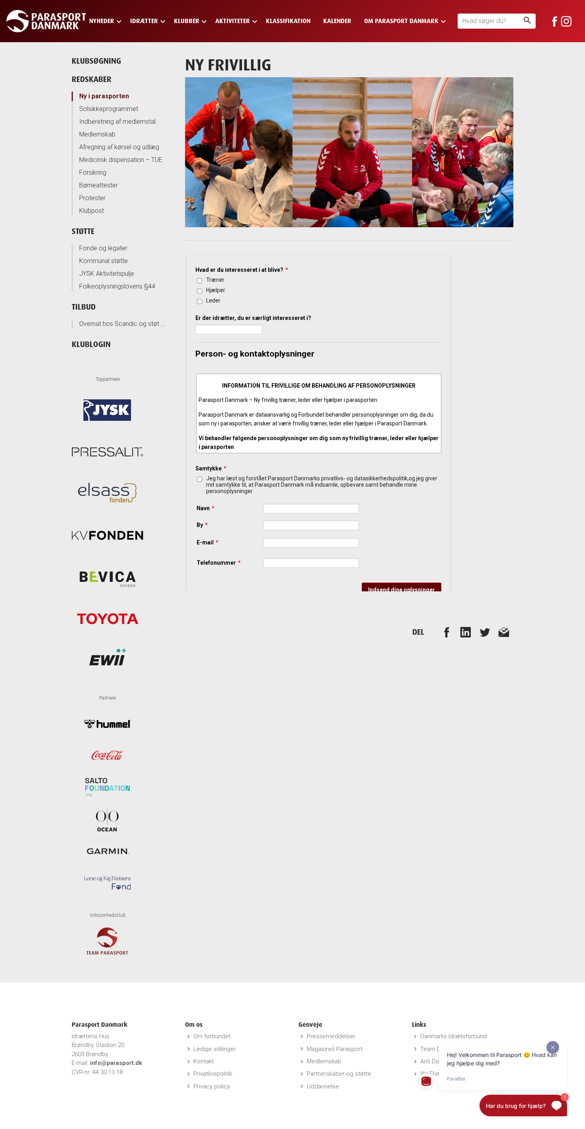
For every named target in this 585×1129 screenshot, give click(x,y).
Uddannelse (323, 1086)
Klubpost (91, 210)
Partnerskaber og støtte (339, 1073)
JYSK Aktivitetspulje (106, 273)
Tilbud (84, 307)
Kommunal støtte (103, 261)
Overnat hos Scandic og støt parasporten (123, 324)
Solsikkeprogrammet (108, 109)
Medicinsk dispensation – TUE (120, 160)
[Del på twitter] (484, 632)
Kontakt (203, 1061)
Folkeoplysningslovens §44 (117, 286)
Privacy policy (211, 1086)
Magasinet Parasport (335, 1049)
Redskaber (91, 79)
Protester (92, 198)
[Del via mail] (503, 632)
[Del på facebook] (446, 632)
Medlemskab (97, 134)
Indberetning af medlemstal (117, 121)
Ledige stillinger (214, 1049)
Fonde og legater (103, 248)
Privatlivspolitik (212, 1073)
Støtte (83, 231)
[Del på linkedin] (465, 632)
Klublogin (91, 344)
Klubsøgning (96, 61)
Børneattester (98, 185)
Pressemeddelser (331, 1036)
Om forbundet (212, 1036)
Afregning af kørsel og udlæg (119, 147)
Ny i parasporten (104, 96)
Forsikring (92, 172)
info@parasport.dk (116, 1063)
